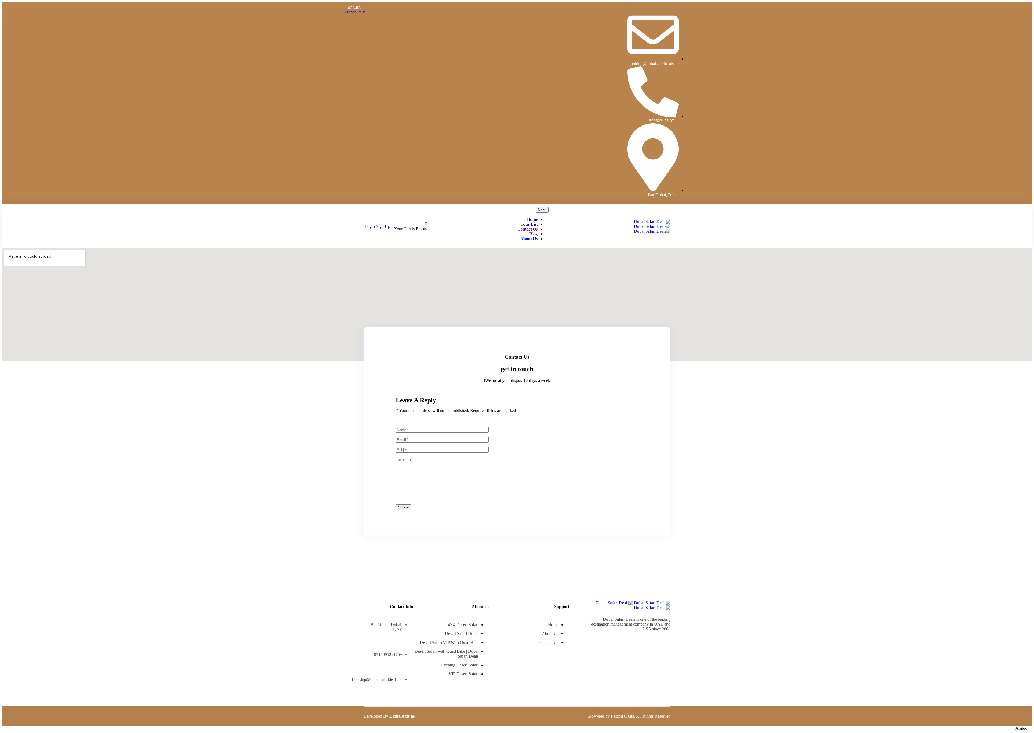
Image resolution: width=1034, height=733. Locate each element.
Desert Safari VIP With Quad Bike (449, 642)
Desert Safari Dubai (461, 633)
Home (532, 219)
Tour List (529, 224)
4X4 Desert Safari (463, 624)
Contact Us (527, 229)
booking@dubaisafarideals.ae (377, 679)
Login (370, 226)
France (351, 12)
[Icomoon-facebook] (667, 643)
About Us (529, 238)
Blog (533, 234)
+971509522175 (388, 654)
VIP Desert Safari (463, 674)
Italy (361, 12)
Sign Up (383, 226)
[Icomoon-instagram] (653, 643)
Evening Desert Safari (459, 665)
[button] (517, 728)
